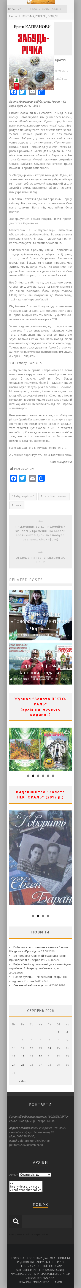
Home (13, 16)
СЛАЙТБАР (61, 78)
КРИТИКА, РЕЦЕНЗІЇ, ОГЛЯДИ (40, 16)
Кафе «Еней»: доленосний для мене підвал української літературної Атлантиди (40, 966)
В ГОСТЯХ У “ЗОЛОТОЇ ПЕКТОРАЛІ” (40, 1266)
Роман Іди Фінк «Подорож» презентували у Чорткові (40, 621)
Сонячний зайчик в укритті (32, 985)
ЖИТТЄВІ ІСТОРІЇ (26, 1270)
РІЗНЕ (58, 1281)
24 (13, 1064)
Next (68, 748)
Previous (12, 748)
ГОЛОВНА (17, 1258)
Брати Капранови (54, 496)
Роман (17, 505)
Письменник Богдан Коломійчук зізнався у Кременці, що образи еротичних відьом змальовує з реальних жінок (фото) (40, 533)
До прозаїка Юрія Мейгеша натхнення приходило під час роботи (37, 958)
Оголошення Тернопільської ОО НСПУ (41, 560)
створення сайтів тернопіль (28, 1234)
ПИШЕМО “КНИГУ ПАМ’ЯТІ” (35, 1281)
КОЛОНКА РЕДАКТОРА (41, 1258)
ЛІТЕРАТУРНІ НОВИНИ (40, 1278)
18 (22, 1056)
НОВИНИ (64, 1258)
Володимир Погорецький (31, 634)
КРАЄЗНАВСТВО (21, 1274)
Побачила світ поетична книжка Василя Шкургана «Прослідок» (38, 949)
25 (22, 1064)
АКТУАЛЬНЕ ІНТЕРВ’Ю (50, 1262)
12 (31, 1048)
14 (49, 1048)
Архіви (13, 1174)
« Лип (22, 1081)
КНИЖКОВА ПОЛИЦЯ (52, 1270)
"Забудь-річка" (23, 496)
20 (40, 1056)
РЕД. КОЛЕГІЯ (25, 1262)
